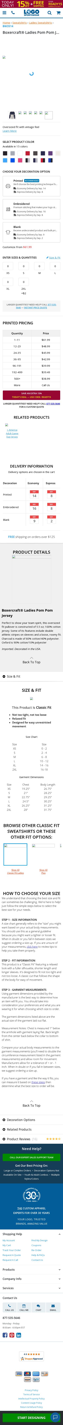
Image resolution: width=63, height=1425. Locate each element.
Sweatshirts (19, 22)
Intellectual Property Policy (31, 1398)
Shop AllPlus (43, 871)
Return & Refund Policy (31, 1407)
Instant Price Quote (35, 307)
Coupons (36, 1245)
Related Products (18, 1129)
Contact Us (37, 1260)
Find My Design (39, 1240)
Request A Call (10, 1260)
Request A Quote (12, 1255)
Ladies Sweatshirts (40, 22)
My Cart (7, 1245)
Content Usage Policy (31, 1402)
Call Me (24, 1310)
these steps (38, 1082)
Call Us (9, 1310)
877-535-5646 (53, 403)
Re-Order (36, 1250)
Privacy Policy (31, 1390)
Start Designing (32, 1418)
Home (6, 22)
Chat (38, 1310)
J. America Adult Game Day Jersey (12, 433)
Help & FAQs (38, 1255)
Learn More (10, 131)
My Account (9, 1240)
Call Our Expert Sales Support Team (31, 1157)
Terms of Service (31, 1394)
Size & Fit (54, 257)
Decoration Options (20, 1120)
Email (53, 1310)
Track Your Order (12, 1250)
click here (32, 946)
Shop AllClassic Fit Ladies (15, 871)
